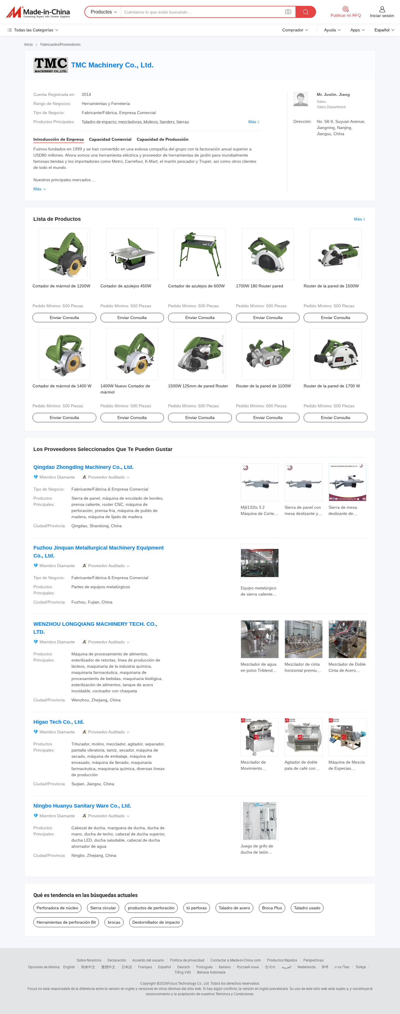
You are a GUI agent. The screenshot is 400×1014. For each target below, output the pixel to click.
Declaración (116, 960)
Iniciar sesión (382, 15)
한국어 (270, 966)
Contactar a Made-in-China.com (236, 960)
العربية (286, 966)
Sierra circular (103, 908)
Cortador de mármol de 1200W (61, 286)
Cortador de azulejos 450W (125, 286)
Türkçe (360, 966)
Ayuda (330, 30)
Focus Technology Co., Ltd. (188, 983)
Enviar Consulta (64, 317)
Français (145, 966)
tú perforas (197, 908)
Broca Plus (272, 908)
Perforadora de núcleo (57, 908)
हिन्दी (325, 966)
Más (252, 121)
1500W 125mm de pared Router (198, 386)
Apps (355, 30)
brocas (114, 922)
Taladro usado (307, 908)
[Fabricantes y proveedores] (38, 12)
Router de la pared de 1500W (331, 286)
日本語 (127, 966)
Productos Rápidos (282, 960)
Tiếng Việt (183, 972)
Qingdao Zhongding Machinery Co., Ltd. (83, 467)
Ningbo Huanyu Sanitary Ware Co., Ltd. (82, 806)
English (69, 966)
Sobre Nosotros (89, 960)
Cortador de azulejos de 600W (196, 286)
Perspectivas (313, 960)
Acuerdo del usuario (148, 960)
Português (204, 966)
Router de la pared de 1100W (263, 386)
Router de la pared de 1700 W (332, 386)
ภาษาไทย (341, 966)
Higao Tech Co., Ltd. (58, 722)
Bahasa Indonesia (211, 972)
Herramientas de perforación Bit (66, 922)
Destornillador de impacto (156, 922)
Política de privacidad (187, 960)
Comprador (292, 30)
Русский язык (248, 966)
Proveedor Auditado (109, 477)
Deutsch (183, 966)
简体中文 (88, 966)
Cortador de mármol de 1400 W (62, 386)
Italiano (225, 966)
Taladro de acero (234, 908)
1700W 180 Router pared (259, 286)
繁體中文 (108, 966)
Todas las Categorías (33, 30)
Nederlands (307, 966)
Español (164, 966)
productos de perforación (151, 908)
